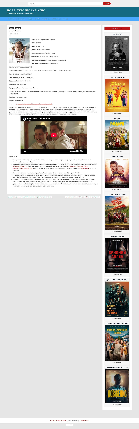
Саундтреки (46, 19)
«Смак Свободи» (84, 168)
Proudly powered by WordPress (58, 420)
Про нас (65, 19)
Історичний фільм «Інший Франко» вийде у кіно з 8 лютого (82, 197)
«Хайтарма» (72, 166)
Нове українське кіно (26, 10)
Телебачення (56, 19)
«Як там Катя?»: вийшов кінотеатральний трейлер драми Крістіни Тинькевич (31, 197)
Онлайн (37, 19)
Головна (10, 19)
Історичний (17, 28)
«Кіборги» (16, 166)
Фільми (29, 19)
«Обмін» (22, 166)
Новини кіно (20, 19)
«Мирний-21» (28, 168)
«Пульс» (20, 168)
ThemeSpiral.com (83, 420)
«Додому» (80, 166)
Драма (11, 28)
